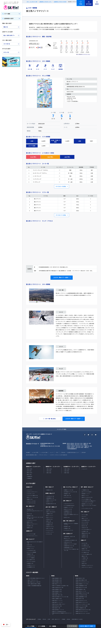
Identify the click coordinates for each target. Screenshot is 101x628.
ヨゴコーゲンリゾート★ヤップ (87, 567)
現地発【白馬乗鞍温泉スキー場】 (81, 585)
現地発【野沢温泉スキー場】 (57, 580)
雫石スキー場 (29, 513)
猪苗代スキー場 (29, 522)
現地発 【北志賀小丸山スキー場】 (58, 587)
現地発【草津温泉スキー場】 (81, 589)
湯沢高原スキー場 (49, 524)
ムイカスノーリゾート (50, 532)
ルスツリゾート (29, 490)
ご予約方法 (63, 452)
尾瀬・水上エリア (30, 539)
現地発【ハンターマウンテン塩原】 (82, 606)
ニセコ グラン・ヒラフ (31, 493)
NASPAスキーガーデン (50, 526)
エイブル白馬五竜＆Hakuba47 (69, 505)
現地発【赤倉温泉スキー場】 (57, 591)
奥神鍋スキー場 (84, 548)
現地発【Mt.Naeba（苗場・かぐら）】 (58, 604)
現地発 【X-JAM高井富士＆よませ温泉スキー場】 (60, 585)
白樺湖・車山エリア (50, 493)
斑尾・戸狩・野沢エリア (69, 521)
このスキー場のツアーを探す (86, 626)
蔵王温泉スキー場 (30, 509)
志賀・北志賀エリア (67, 533)
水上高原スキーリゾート (31, 565)
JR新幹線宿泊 (29, 478)
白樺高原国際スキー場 (50, 498)
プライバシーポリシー (43, 454)
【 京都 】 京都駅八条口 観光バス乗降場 (33, 583)
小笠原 (49, 619)
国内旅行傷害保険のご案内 (31, 454)
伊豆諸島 (39, 619)
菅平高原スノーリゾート (86, 493)
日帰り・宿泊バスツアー (56, 619)
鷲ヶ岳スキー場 (84, 525)
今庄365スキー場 (85, 527)
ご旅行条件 (83, 452)
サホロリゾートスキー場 (31, 501)
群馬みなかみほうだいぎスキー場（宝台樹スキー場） (35, 542)
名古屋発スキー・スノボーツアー (71, 466)
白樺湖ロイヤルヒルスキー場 (51, 500)
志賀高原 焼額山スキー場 (68, 547)
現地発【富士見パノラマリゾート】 (82, 602)
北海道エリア (29, 487)
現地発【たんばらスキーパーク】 (81, 600)
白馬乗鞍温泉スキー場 (67, 511)
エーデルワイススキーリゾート (32, 535)
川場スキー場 (29, 544)
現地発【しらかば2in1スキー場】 (81, 594)
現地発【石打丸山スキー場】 (57, 606)
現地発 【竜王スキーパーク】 (57, 583)
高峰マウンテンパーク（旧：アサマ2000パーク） (89, 506)
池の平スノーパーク (49, 501)
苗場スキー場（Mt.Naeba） (51, 511)
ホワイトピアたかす (85, 522)
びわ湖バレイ (84, 561)
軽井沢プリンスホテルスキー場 (87, 497)
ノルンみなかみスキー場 (31, 550)
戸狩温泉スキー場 (67, 528)
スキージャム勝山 (85, 514)
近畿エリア (83, 540)
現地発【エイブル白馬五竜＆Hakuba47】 (59, 611)
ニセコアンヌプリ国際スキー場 (32, 495)
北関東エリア (29, 531)
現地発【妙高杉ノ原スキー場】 (57, 594)
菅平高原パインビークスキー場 (87, 503)
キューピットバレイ (49, 530)
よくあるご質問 (35, 452)
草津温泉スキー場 (49, 490)
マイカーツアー (84, 469)
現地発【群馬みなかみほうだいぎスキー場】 (83, 609)
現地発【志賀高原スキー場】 (57, 589)
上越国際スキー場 (49, 513)
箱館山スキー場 (84, 556)
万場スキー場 (84, 563)
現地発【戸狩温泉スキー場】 (57, 581)
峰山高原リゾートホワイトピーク (87, 565)
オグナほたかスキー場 (30, 555)
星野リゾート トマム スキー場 (32, 497)
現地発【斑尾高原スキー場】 (57, 578)
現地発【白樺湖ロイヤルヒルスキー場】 (82, 593)
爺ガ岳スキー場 (66, 517)
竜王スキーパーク (67, 538)
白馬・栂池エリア (67, 500)
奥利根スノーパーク (30, 548)
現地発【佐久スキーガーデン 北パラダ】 (83, 613)
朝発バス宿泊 (29, 474)
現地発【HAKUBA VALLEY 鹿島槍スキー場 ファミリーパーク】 (62, 614)
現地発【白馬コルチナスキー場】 (81, 587)
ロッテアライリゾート (67, 497)
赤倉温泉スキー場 (67, 493)
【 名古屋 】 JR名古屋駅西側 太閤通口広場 (34, 585)
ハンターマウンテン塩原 (31, 533)
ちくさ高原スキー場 (85, 552)
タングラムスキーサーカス (68, 530)
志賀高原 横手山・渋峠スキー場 (69, 536)
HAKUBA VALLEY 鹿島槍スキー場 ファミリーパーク (71, 515)
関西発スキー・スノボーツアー (53, 466)
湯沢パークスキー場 (49, 528)
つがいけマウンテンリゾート (69, 503)
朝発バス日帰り (29, 472)
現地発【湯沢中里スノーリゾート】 (58, 609)
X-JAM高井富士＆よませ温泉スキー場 (70, 540)
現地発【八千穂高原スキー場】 (81, 607)
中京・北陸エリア (85, 511)
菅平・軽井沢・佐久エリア (87, 487)
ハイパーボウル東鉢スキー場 (86, 554)
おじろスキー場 (84, 543)
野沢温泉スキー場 (67, 526)
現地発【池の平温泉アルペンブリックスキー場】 (60, 596)
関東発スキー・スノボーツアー (33, 466)
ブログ (57, 452)
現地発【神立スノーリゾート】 (57, 600)
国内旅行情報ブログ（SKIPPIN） (77, 619)
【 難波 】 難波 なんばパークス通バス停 (33, 581)
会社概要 (28, 452)
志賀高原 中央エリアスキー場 (69, 545)
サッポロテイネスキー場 (31, 502)
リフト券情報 (41, 626)
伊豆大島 (44, 619)
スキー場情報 (52, 626)
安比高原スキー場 (30, 525)
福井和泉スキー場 (85, 536)
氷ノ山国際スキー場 (85, 545)
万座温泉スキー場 (30, 554)
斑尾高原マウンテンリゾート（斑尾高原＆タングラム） (71, 524)
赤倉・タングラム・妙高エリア (70, 487)
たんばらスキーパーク (30, 546)
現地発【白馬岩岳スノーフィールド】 (82, 583)
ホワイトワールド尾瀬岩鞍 (31, 552)
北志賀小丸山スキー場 (67, 542)
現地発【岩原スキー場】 (56, 607)
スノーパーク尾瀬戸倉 (30, 557)
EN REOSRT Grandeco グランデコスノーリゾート (35, 511)
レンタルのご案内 (44, 452)
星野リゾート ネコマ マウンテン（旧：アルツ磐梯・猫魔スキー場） (35, 518)
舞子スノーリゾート (49, 515)
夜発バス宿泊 (29, 470)
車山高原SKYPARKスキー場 (51, 503)
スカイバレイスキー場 (85, 550)
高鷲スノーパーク (85, 518)
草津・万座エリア (49, 487)
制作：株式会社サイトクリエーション (83, 54)
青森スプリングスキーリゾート (32, 523)
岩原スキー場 (48, 521)
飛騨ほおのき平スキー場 (86, 533)
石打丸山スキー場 (49, 519)
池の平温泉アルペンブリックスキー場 (70, 491)
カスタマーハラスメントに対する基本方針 (58, 454)
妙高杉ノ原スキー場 (67, 495)
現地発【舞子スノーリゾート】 (57, 602)
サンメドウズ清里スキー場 (86, 499)
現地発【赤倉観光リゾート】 (57, 593)
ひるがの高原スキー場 (85, 520)
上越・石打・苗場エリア (51, 507)
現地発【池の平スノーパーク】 (81, 591)
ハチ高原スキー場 (85, 558)
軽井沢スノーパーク (85, 495)
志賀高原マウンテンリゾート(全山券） (70, 543)
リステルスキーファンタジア (32, 520)
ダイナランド (84, 516)
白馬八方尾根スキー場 (67, 512)
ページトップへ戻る (61, 429)
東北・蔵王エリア (30, 506)
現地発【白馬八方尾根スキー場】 (81, 580)
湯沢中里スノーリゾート (50, 509)
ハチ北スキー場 (84, 559)
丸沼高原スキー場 (30, 563)
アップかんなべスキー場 (86, 546)
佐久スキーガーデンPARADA (86, 491)
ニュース (51, 452)
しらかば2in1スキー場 (50, 496)
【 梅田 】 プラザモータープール (32, 580)
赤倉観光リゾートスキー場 (68, 490)
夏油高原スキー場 (30, 515)
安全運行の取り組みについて (73, 452)
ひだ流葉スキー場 (85, 531)
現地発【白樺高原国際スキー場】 (81, 596)
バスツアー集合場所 (32, 572)
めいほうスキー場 (85, 523)
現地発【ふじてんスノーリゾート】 (82, 611)
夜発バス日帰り (29, 469)
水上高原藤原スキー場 (30, 567)
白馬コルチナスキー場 (67, 509)
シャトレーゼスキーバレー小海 (87, 508)
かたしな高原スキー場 (30, 559)
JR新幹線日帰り (29, 476)
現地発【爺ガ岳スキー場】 (80, 578)
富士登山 (68, 619)
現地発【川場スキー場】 (80, 598)
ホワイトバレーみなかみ (31, 561)
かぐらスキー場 (49, 534)
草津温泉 (63, 619)
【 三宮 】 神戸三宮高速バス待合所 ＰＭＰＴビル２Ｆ (36, 578)
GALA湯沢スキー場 (49, 522)
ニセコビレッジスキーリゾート (32, 491)
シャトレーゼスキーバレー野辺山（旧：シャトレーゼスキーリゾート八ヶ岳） (89, 501)
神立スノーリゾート (49, 517)
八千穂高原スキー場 (85, 490)
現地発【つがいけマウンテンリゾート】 (82, 581)
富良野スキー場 (29, 499)
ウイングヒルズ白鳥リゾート (86, 529)
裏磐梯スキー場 (29, 527)
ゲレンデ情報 (30, 626)
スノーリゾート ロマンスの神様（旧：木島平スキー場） (71, 550)
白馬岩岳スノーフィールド (68, 507)
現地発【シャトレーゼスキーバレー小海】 (83, 604)
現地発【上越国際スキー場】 (57, 598)
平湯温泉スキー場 (85, 535)
